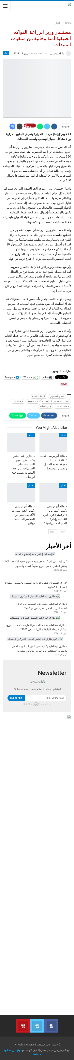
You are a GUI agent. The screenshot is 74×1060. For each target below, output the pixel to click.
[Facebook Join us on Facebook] (51, 1025)
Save (28, 126)
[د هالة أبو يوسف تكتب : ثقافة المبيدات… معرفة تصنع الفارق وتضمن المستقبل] (53, 442)
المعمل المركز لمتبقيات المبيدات (55, 401)
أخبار (6, 53)
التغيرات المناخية (38, 396)
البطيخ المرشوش (57, 396)
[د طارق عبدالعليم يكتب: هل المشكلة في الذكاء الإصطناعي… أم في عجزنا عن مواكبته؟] (35, 596)
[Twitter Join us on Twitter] (37, 1025)
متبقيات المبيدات (62, 406)
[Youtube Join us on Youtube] (23, 1025)
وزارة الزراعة (45, 406)
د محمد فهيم (33, 401)
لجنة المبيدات (18, 401)
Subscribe (16, 697)
